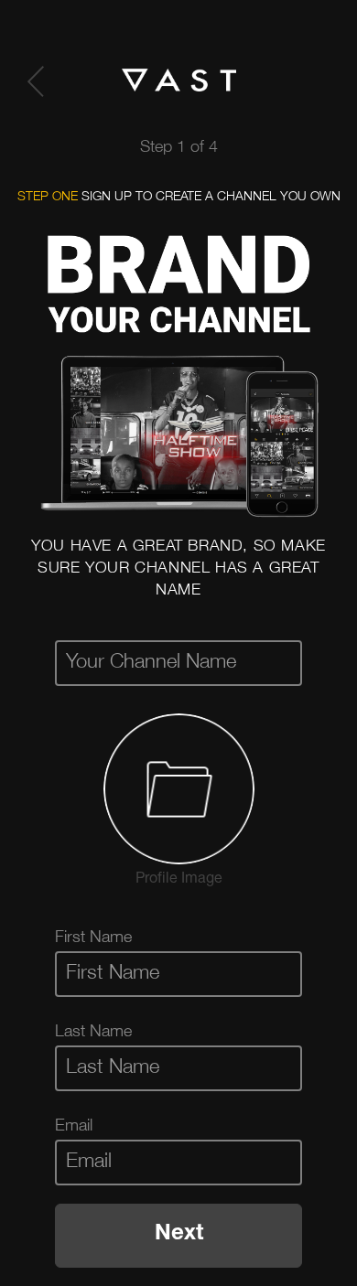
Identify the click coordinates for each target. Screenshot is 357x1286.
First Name (93, 938)
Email (73, 1127)
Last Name (93, 1032)
